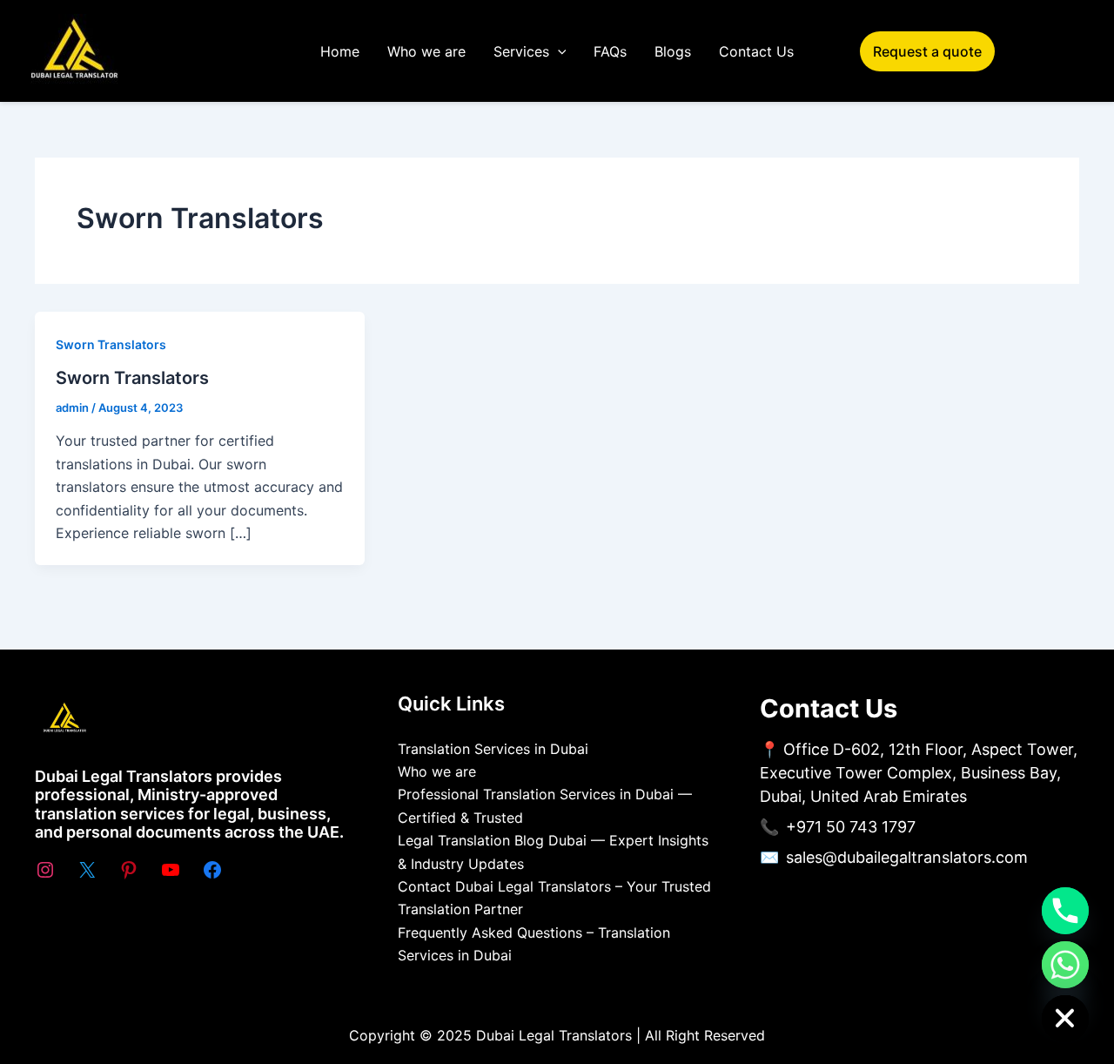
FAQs (610, 51)
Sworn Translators (111, 344)
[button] (558, 51)
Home (339, 51)
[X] (87, 869)
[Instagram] (45, 869)
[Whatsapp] (1065, 964)
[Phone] (1065, 910)
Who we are (426, 51)
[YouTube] (170, 869)
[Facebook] (212, 869)
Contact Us (756, 51)
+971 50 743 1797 (851, 827)
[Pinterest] (128, 869)
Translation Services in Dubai (493, 749)
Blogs (672, 51)
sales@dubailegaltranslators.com (907, 857)
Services (521, 51)
